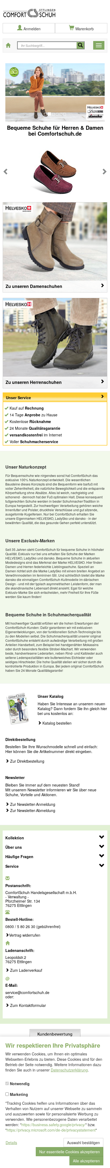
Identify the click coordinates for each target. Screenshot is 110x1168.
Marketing (18, 1094)
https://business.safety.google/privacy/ (53, 1124)
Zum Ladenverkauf (25, 970)
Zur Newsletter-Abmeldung (32, 810)
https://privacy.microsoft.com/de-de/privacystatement (51, 1130)
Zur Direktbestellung (26, 761)
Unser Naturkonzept (25, 467)
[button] (10, 92)
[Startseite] (55, 9)
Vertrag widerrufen (24, 935)
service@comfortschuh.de (27, 992)
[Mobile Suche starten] (80, 45)
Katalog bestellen (56, 723)
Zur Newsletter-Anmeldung (32, 804)
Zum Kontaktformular (27, 1005)
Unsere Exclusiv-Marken (30, 540)
